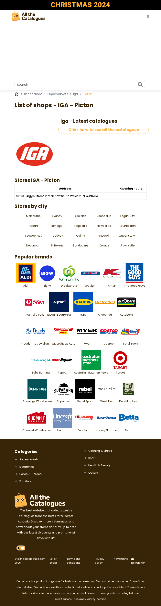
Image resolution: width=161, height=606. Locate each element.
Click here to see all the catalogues (103, 129)
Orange (104, 245)
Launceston (128, 226)
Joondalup (104, 216)
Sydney (57, 216)
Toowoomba (33, 236)
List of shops (33, 94)
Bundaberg (80, 245)
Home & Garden (30, 474)
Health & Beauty (99, 465)
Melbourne (33, 216)
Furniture (25, 481)
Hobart (33, 226)
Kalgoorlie (80, 226)
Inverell (104, 236)
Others (93, 473)
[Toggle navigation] (148, 16)
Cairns (80, 236)
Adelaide (80, 216)
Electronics (26, 467)
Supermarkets (58, 94)
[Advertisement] (80, 51)
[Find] (140, 85)
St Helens (57, 245)
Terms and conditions (73, 561)
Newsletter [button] (138, 563)
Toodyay (57, 236)
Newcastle (104, 226)
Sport (92, 458)
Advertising (121, 559)
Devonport (33, 245)
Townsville (128, 245)
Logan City (127, 216)
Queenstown (127, 236)
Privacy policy (99, 561)
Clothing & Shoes (100, 451)
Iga (76, 94)
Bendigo (56, 226)
